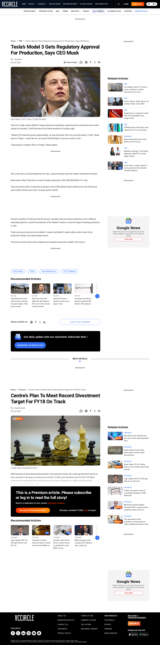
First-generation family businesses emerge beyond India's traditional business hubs (136, 521)
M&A (58, 11)
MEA (154, 4)
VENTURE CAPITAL (46, 11)
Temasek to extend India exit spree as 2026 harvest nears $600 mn (41, 542)
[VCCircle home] (10, 4)
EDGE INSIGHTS (110, 633)
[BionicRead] (81, 62)
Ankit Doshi (20, 408)
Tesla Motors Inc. (49, 271)
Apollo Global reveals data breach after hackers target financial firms (134, 452)
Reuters (18, 59)
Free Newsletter (101, 4)
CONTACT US (63, 624)
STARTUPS (128, 11)
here (86, 510)
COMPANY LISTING (88, 620)
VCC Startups (69, 271)
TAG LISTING (86, 624)
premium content (56, 503)
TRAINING (108, 629)
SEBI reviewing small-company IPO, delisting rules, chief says (83, 542)
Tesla (32, 271)
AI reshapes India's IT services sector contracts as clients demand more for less (135, 89)
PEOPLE (86, 11)
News (24, 4)
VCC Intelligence (86, 4)
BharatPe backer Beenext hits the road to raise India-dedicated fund (136, 438)
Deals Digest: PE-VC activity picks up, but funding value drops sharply (136, 466)
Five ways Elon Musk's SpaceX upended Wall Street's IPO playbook (83, 301)
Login (126, 4)
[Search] (119, 4)
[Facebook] (90, 62)
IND (149, 4)
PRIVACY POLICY (64, 633)
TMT (20, 41)
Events (31, 4)
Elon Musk (18, 271)
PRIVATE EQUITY (30, 11)
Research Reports (70, 4)
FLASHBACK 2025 (114, 11)
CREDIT (65, 11)
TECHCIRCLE (109, 620)
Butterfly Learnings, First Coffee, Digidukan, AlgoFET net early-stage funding (136, 153)
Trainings (41, 4)
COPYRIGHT (62, 629)
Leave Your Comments (80, 322)
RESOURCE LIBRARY (89, 629)
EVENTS (107, 624)
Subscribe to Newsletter (30, 345)
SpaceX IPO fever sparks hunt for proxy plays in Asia (61, 301)
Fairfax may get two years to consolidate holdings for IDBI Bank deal (135, 492)
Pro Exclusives (55, 4)
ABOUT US (62, 616)
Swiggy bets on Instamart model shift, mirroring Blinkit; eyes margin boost (136, 115)
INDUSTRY (75, 11)
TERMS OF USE (87, 616)
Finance (128, 136)
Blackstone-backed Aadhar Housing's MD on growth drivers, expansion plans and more (136, 507)
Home (13, 41)
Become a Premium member (33, 510)
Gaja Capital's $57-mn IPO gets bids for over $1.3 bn (19, 542)
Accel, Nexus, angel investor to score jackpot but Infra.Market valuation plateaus (135, 167)
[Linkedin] (99, 62)
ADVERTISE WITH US (66, 620)
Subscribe (137, 4)
